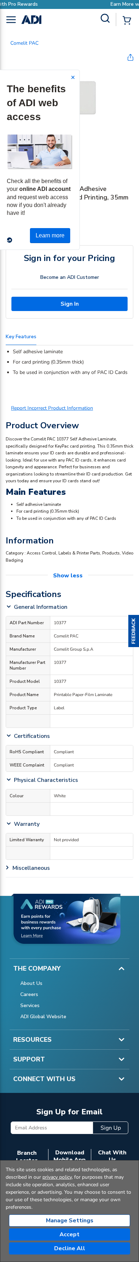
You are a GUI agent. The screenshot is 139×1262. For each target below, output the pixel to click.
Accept (69, 1234)
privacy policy (57, 1177)
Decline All (69, 1248)
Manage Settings (69, 1220)
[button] (133, 631)
